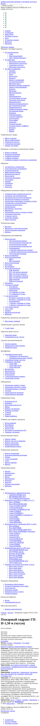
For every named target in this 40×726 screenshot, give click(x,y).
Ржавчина (12, 113)
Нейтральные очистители (18, 63)
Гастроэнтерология (11, 170)
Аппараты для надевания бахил (16, 196)
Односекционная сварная (18, 244)
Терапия (8, 181)
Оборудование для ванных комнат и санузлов (17, 190)
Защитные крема (11, 335)
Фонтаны (12, 127)
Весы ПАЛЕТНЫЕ (15, 557)
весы (12, 700)
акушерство (15, 672)
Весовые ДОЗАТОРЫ (16, 553)
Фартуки (8, 482)
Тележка (8, 310)
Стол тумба (9, 309)
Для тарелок (13, 287)
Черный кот (19, 702)
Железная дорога (15, 83)
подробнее (4, 641)
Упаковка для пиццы (12, 432)
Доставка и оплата (11, 36)
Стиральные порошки (12, 144)
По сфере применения (12, 69)
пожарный (17, 643)
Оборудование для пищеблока (11, 235)
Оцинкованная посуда (12, 602)
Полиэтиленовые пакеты (9, 435)
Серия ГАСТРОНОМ (16, 542)
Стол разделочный (11, 296)
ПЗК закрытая (14, 270)
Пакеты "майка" (10, 439)
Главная (7, 31)
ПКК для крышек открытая (18, 276)
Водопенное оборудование (14, 584)
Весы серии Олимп (16, 575)
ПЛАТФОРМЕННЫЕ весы (18, 561)
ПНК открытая (14, 279)
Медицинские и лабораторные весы (17, 493)
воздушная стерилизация (19, 665)
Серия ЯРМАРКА (15, 522)
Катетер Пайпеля (7, 669)
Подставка (8, 265)
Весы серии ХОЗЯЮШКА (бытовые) (22, 531)
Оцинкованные (14, 248)
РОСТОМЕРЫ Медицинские (19, 498)
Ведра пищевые (10, 423)
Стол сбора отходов (12, 307)
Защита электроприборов (18, 87)
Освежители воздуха (12, 142)
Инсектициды (10, 371)
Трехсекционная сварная (17, 254)
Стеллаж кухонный (11, 285)
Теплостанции (14, 118)
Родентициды (10, 374)
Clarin (11, 54)
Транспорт (12, 122)
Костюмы (8, 475)
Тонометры (9, 183)
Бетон (11, 74)
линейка (25, 700)
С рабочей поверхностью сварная (21, 250)
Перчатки (8, 480)
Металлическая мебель (9, 606)
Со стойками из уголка (17, 294)
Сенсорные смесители (13, 214)
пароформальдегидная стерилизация (24, 667)
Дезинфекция (5, 351)
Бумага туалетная (11, 152)
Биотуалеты (13, 76)
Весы (3, 489)
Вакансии (8, 42)
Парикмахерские (15, 102)
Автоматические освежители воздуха (18, 194)
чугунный (25, 643)
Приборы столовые (11, 410)
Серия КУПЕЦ (14, 518)
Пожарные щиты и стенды (14, 592)
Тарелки (8, 414)
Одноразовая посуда (8, 398)
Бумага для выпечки (12, 453)
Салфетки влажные (11, 158)
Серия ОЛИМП (14, 520)
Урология (8, 185)
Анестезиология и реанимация (15, 168)
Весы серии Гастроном (17, 574)
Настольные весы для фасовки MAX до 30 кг (21, 524)
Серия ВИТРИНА (15, 541)
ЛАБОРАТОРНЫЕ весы (17, 495)
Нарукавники (9, 479)
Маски (7, 477)
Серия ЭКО (13, 363)
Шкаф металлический (12, 312)
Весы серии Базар (15, 568)
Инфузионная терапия (13, 172)
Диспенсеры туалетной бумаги (16, 203)
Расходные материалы (12, 178)
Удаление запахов (15, 124)
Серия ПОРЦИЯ (15, 546)
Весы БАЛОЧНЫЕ (15, 555)
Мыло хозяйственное (12, 140)
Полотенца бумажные (12, 154)
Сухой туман (9, 328)
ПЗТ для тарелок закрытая (18, 272)
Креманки (8, 403)
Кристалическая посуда (13, 405)
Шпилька (8, 314)
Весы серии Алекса (16, 566)
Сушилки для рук (11, 216)
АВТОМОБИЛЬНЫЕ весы (18, 550)
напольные (33, 700)
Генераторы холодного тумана (15, 387)
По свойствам (10, 60)
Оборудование (10, 373)
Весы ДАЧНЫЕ (14, 502)
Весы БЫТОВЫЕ (15, 528)
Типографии (13, 120)
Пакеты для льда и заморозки (15, 441)
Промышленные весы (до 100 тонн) (17, 548)
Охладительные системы (17, 98)
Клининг (12, 89)
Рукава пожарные (11, 593)
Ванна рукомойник (11, 255)
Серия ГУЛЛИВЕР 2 (16, 513)
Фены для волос (10, 219)
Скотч (7, 461)
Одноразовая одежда (8, 468)
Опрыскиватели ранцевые (14, 394)
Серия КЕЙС (13, 517)
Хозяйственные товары (9, 135)
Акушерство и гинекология (14, 167)
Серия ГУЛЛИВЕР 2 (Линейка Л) (21, 515)
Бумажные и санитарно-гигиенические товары (17, 149)
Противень (9, 283)
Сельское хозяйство (16, 116)
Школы (11, 131)
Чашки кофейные (11, 416)
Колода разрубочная (12, 263)
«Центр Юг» (10, 703)
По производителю (11, 52)
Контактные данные (8, 711)
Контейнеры (9, 425)
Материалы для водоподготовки (16, 228)
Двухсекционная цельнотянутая (20, 243)
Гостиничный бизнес (16, 82)
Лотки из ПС (9, 428)
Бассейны (12, 72)
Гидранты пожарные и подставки (16, 586)
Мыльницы (9, 210)
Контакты (8, 43)
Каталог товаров (11, 721)
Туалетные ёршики (11, 218)
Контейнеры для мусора (13, 208)
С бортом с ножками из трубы (19, 303)
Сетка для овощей (11, 459)
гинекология (24, 672)
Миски (7, 407)
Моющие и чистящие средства (11, 49)
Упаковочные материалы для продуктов (15, 318)
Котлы (7, 600)
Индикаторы (9, 369)
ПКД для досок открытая (18, 274)
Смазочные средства (16, 65)
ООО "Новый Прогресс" (17, 58)
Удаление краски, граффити (19, 126)
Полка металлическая (12, 268)
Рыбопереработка (15, 115)
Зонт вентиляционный (13, 257)
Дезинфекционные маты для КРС (21, 358)
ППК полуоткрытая (16, 281)
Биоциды (12, 78)
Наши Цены (9, 34)
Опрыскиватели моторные (14, 392)
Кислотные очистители (17, 61)
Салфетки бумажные (12, 156)
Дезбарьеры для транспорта (18, 356)
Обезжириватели (15, 96)
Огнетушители (10, 588)
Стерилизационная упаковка (15, 376)
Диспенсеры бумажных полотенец (17, 199)
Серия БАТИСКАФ (16, 507)
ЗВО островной (14, 261)
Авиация (12, 71)
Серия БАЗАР (14, 535)
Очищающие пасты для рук (14, 337)
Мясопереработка (15, 93)
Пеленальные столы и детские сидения (18, 212)
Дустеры (8, 391)
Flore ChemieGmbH (15, 56)
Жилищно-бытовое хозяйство (19, 85)
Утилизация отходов (12, 378)
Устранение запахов (12, 40)
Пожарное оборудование (9, 581)
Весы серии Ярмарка (16, 577)
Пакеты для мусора (11, 443)
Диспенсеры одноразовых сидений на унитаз (21, 201)
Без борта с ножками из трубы (19, 298)
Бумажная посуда (11, 401)
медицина (33, 672)
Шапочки (8, 486)
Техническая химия (7, 223)
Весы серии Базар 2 (16, 570)
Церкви (11, 129)
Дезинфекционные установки (15, 389)
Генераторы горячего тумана (15, 385)
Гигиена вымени (11, 344)
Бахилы (7, 471)
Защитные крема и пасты (9, 331)
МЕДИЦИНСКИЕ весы (17, 496)
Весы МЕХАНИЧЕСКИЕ (18, 504)
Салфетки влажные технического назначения (21, 160)
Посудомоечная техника (17, 105)
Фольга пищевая (11, 462)
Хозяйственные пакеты (13, 446)
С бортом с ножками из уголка (20, 305)
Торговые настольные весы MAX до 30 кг (19, 564)
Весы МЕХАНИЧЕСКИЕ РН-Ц (20, 530)
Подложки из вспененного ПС (15, 430)
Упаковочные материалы (9, 450)
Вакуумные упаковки (12, 321)
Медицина (12, 91)
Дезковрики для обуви (13, 362)
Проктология (9, 176)
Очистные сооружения (17, 100)
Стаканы (8, 412)
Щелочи (8, 232)
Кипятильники (10, 207)
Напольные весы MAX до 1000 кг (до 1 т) (19, 500)
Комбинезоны (10, 473)
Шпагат (7, 464)
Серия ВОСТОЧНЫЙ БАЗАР (19, 509)
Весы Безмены (14, 526)
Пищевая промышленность (18, 104)
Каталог (10, 613)
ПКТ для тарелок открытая (18, 277)
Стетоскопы (9, 180)
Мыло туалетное (11, 138)
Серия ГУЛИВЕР (15, 511)
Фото (7, 38)
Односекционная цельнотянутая (20, 246)
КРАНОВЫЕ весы (15, 559)
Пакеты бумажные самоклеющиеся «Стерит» (16, 646)
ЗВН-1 (11, 259)
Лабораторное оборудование (15, 346)
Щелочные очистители (17, 67)
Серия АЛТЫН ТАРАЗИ (17, 506)
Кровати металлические (13, 609)
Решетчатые (13, 290)
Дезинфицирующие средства (15, 360)
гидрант (9, 643)
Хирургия (8, 187)
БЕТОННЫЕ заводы (16, 552)
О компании (9, 32)
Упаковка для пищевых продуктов (13, 419)
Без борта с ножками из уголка (20, 299)
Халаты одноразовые (12, 484)
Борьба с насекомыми (16, 80)
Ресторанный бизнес (16, 111)
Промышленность (15, 107)
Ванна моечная (10, 239)
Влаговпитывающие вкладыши (16, 455)
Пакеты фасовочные (12, 444)
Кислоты (8, 226)
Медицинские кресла (12, 174)
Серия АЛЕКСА (15, 533)
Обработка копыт (11, 347)
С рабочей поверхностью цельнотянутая (23, 252)
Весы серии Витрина (16, 572)
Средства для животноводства (11, 340)
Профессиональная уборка (18, 109)
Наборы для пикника (12, 409)
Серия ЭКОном (14, 367)
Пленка (7, 457)
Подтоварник (9, 266)
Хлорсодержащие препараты (15, 230)
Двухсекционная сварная (18, 241)
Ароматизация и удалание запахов (13, 325)
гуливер (18, 700)
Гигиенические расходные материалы (18, 197)
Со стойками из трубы (17, 292)
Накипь (11, 94)
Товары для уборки (11, 145)
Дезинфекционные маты (13, 354)
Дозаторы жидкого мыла (13, 205)
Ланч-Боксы (9, 427)
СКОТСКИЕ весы (15, 563)
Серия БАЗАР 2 (14, 537)
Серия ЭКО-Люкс (15, 365)
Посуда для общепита (8, 597)
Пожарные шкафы (11, 590)
